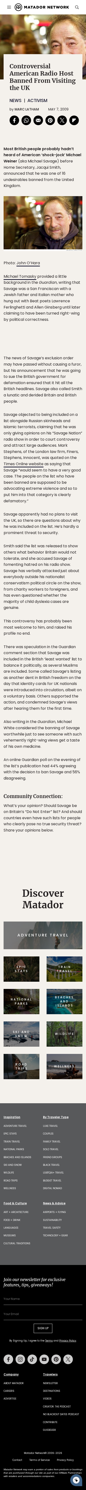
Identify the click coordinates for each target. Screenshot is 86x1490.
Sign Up (68, 763)
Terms (54, 776)
